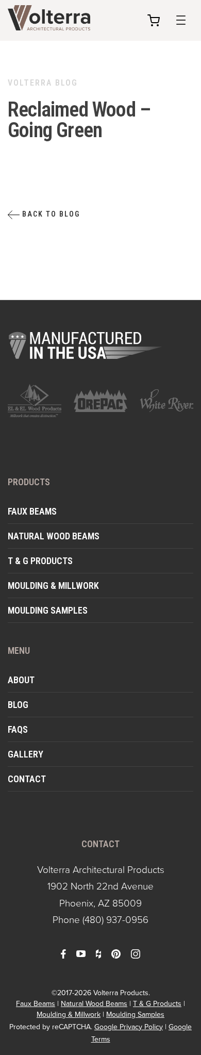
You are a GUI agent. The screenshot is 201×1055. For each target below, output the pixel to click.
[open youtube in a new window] (81, 953)
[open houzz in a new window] (98, 953)
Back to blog (50, 214)
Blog (18, 704)
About (21, 679)
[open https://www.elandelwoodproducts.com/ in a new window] (34, 400)
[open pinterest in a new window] (116, 953)
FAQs (18, 729)
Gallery (25, 754)
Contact (27, 778)
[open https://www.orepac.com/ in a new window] (100, 400)
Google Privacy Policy (128, 1026)
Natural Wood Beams (53, 536)
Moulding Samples (48, 610)
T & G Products (40, 560)
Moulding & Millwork (53, 585)
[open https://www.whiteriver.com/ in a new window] (166, 400)
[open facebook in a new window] (63, 953)
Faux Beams (32, 511)
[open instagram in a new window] (135, 953)
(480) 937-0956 (115, 919)
